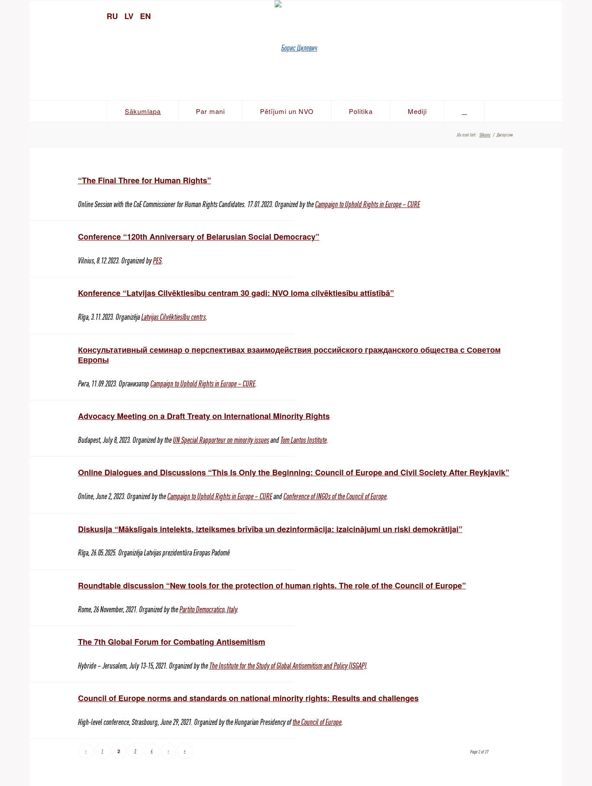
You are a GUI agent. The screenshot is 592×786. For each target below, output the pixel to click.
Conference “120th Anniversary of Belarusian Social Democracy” (198, 236)
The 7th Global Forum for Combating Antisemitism (171, 641)
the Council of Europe (317, 722)
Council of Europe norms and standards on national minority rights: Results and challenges (248, 698)
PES (157, 260)
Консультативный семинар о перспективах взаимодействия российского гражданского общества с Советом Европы (289, 354)
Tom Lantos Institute (303, 440)
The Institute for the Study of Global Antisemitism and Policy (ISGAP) (287, 665)
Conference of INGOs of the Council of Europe (335, 496)
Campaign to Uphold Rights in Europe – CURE (367, 204)
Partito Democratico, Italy (208, 609)
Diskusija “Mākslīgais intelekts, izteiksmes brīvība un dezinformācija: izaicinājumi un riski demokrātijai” (270, 529)
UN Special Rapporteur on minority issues (221, 440)
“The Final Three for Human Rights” (144, 180)
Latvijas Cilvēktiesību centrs (173, 317)
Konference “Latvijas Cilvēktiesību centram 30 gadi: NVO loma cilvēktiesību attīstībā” (236, 293)
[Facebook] (536, 15)
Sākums (485, 134)
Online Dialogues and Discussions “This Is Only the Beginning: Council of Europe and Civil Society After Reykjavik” (293, 472)
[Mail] (551, 15)
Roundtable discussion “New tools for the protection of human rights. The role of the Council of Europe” (272, 585)
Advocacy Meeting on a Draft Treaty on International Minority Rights (204, 416)
